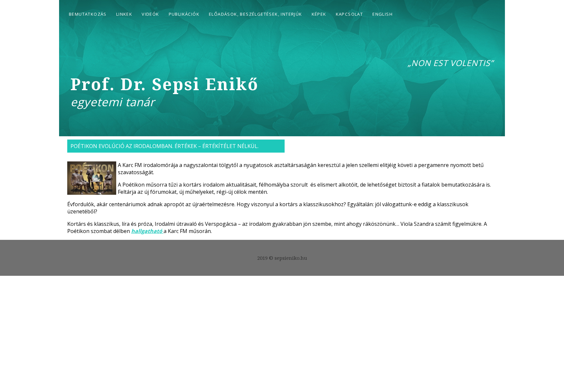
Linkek (124, 14)
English (382, 14)
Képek (319, 14)
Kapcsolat (349, 14)
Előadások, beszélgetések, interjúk (255, 14)
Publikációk (184, 14)
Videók (150, 14)
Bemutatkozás (88, 14)
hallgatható (147, 231)
